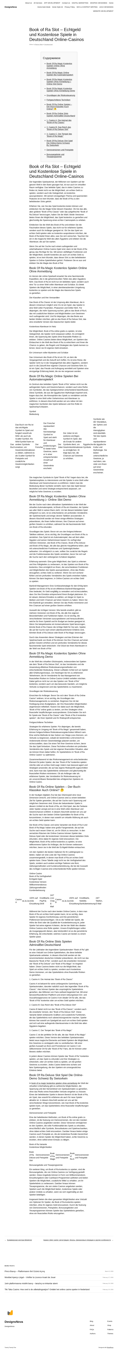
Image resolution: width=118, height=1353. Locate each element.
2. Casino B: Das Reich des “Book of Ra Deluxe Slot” (59, 128)
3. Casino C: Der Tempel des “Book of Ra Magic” (59, 135)
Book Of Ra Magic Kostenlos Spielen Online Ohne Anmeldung (59, 65)
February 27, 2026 (108, 1277)
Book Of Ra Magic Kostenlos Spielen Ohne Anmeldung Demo (61, 89)
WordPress (110, 1347)
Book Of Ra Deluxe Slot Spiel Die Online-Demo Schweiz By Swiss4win (60, 143)
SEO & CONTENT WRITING (87, 7)
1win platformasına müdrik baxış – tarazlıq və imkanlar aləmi (31, 1283)
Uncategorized (48, 44)
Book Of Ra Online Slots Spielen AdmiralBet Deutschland (61, 114)
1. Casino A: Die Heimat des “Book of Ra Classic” (59, 121)
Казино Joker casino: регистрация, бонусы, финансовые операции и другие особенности (77, 1240)
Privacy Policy (70, 7)
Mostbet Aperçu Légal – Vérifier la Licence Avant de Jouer (30, 1277)
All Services (38, 3)
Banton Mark (39, 44)
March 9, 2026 (109, 1271)
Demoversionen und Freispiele (60, 150)
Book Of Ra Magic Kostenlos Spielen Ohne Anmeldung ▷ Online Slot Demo (59, 81)
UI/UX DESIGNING (106, 7)
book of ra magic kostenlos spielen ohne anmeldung (54, 1083)
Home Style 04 (57, 7)
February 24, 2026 (108, 1283)
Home (111, 3)
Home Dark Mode (43, 7)
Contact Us (66, 3)
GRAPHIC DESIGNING (98, 3)
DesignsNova (11, 7)
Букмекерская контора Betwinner (19, 1240)
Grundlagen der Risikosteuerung (61, 95)
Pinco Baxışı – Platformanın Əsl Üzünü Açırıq (25, 1271)
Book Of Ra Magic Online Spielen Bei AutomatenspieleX (60, 73)
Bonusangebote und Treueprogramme (55, 155)
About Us (28, 3)
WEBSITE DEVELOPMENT (103, 11)
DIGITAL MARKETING (80, 3)
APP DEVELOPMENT (52, 3)
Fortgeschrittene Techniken (58, 100)
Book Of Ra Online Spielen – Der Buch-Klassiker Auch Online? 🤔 (59, 106)
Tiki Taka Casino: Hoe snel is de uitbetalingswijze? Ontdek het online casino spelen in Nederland (47, 1289)
